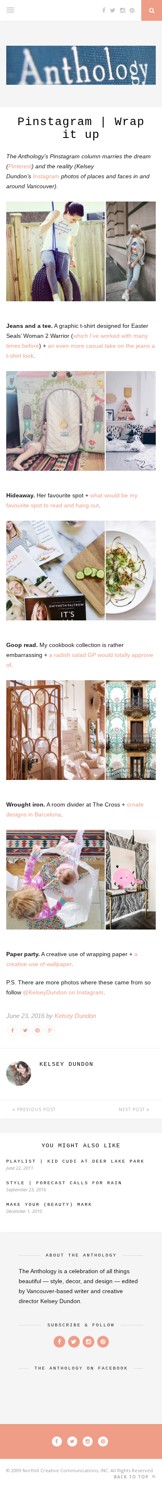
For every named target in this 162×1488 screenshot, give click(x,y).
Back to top (132, 1477)
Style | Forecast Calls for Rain (64, 1183)
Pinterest (20, 166)
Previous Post (35, 1109)
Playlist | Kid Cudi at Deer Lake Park (75, 1161)
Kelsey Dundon (75, 1015)
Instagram (46, 176)
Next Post (133, 1109)
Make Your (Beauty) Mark (49, 1204)
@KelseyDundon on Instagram (63, 992)
